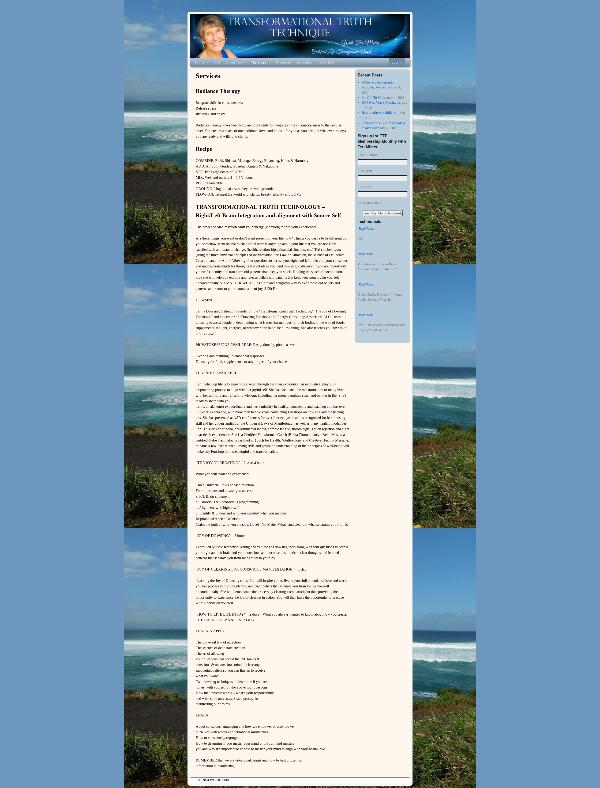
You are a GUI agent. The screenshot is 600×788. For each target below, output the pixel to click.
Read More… (367, 228)
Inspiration (304, 62)
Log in (396, 62)
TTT (217, 62)
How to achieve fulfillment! (380, 112)
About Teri (232, 63)
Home (198, 63)
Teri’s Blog (326, 62)
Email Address (368, 155)
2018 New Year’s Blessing (379, 102)
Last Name (365, 187)
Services (258, 63)
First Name (365, 171)
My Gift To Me (372, 97)
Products (283, 62)
